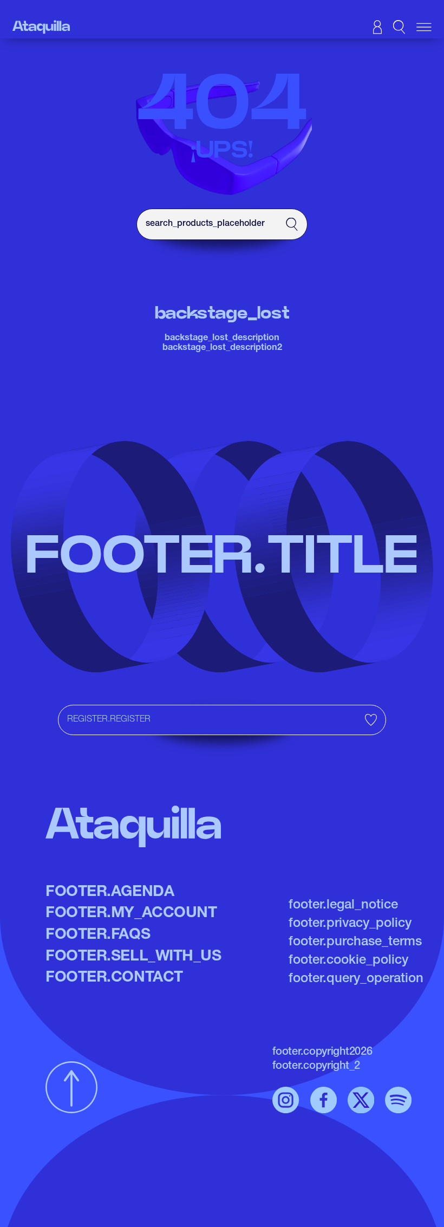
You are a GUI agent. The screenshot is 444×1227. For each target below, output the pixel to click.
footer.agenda (109, 892)
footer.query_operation (356, 979)
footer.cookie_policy (348, 961)
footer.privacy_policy (350, 924)
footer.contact (114, 978)
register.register (109, 720)
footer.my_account (131, 913)
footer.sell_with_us (133, 957)
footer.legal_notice (343, 905)
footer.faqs (97, 935)
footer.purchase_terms (355, 942)
